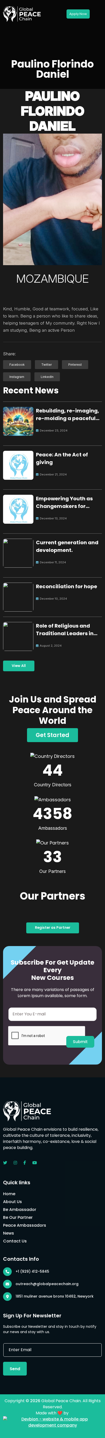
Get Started (52, 735)
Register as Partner (52, 927)
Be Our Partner (18, 1217)
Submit (80, 1042)
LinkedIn (47, 377)
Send (15, 1369)
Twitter (46, 364)
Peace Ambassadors (24, 1225)
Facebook (17, 364)
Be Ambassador (19, 1209)
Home (9, 1194)
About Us (12, 1202)
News (8, 1233)
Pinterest (75, 364)
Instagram (16, 377)
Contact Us (15, 1241)
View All (19, 665)
